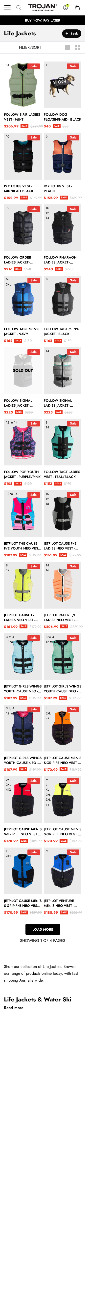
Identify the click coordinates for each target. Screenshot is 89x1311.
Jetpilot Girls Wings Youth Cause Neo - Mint (62, 689)
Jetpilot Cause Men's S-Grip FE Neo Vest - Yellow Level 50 (62, 832)
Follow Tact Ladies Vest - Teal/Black (62, 474)
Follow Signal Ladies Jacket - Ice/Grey (58, 403)
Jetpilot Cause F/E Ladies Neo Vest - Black (60, 546)
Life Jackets (52, 966)
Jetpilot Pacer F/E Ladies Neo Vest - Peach (60, 617)
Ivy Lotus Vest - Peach (58, 188)
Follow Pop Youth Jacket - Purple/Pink (22, 474)
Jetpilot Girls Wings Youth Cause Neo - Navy (23, 760)
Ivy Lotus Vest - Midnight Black (18, 188)
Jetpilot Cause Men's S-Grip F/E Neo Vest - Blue (23, 903)
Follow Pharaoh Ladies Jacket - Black (60, 260)
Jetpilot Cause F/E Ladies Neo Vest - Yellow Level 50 (20, 617)
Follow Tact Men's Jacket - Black (61, 331)
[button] (7, 7)
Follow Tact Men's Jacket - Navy (21, 331)
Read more (13, 1008)
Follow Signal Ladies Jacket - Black (18, 403)
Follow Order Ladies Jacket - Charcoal (17, 260)
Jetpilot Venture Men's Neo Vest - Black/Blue (59, 903)
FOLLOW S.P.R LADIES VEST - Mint (22, 117)
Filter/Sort (30, 47)
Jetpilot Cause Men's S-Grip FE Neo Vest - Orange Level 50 (62, 760)
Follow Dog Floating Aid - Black (62, 117)
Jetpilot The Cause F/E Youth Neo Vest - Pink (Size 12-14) (23, 546)
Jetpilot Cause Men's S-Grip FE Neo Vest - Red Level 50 (23, 832)
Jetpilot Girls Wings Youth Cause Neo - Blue (23, 689)
